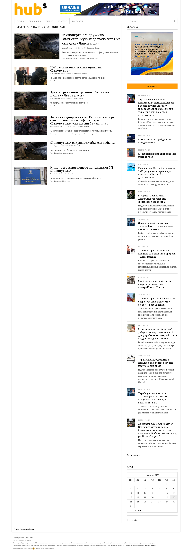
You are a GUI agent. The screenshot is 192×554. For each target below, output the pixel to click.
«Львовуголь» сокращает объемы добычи (82, 143)
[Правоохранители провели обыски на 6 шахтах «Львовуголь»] (30, 101)
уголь (97, 58)
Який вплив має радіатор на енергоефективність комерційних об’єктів (154, 284)
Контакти (77, 21)
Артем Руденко (67, 48)
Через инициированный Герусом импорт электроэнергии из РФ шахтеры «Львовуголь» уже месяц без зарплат (82, 120)
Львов (56, 153)
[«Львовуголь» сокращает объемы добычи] (30, 151)
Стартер (62, 21)
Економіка (35, 21)
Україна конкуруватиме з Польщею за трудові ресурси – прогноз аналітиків (156, 362)
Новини (97, 48)
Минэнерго (90, 58)
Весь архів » (133, 519)
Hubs (51, 174)
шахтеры (105, 134)
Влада (20, 21)
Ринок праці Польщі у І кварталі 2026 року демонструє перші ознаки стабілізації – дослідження (157, 173)
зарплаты (68, 134)
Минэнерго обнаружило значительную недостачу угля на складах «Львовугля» (91, 39)
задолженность (59, 134)
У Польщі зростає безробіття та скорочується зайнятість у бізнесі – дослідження (157, 301)
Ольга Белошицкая (56, 126)
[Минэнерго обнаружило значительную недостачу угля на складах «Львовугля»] (36, 46)
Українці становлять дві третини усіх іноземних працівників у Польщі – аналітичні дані (152, 398)
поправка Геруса (95, 134)
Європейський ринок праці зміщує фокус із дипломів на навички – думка (155, 226)
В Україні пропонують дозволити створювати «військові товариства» (152, 198)
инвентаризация (71, 58)
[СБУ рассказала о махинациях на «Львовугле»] (30, 76)
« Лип (138, 510)
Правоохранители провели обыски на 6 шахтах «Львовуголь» (80, 93)
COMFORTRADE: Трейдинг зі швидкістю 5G (154, 141)
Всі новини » (133, 455)
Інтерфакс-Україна (149, 546)
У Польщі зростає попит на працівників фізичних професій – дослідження (157, 253)
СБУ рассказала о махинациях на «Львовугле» (76, 68)
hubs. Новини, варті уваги (30, 9)
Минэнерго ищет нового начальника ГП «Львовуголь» (81, 169)
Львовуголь (82, 58)
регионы (70, 153)
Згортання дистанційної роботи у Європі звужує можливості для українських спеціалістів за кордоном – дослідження (157, 334)
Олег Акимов (84, 134)
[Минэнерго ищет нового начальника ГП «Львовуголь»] (30, 176)
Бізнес (49, 21)
